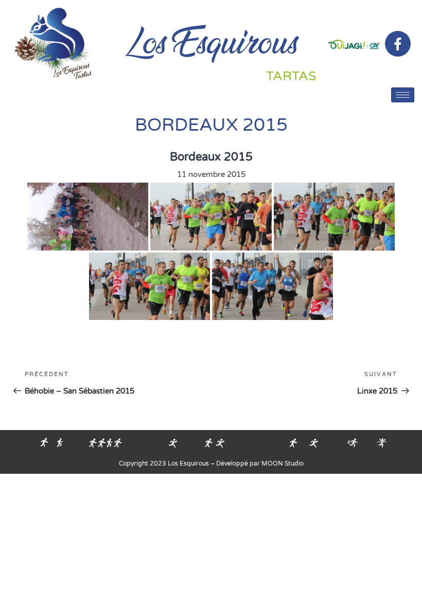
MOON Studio (282, 463)
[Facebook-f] (398, 44)
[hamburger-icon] (402, 94)
